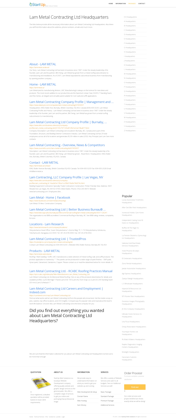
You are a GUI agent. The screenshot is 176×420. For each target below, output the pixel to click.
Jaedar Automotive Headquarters (134, 268)
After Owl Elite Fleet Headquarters (134, 207)
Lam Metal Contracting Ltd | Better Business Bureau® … (67, 209)
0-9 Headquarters (130, 17)
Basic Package (106, 392)
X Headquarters (129, 122)
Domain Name (82, 396)
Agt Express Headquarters (131, 273)
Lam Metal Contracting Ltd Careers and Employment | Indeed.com (66, 290)
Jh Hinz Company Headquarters (133, 309)
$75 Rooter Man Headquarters (133, 296)
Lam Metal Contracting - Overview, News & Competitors (67, 145)
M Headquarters (130, 74)
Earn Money (81, 405)
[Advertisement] (71, 45)
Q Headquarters (130, 91)
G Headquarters (130, 47)
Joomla (58, 417)
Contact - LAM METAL (43, 162)
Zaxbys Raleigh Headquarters (132, 278)
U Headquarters (130, 109)
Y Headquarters (129, 126)
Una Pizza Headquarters (131, 322)
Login (63, 417)
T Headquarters (129, 104)
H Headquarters (130, 52)
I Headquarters (129, 56)
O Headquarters (130, 82)
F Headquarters (129, 43)
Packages (132, 3)
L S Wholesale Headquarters (132, 284)
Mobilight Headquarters (130, 352)
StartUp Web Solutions (128, 417)
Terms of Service (39, 417)
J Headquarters (129, 61)
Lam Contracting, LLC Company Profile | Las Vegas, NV (66, 177)
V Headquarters (129, 113)
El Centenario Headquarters (132, 258)
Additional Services (107, 405)
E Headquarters (129, 39)
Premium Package (107, 401)
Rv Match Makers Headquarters (133, 339)
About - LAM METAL (42, 64)
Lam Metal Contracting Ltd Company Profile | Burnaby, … (68, 122)
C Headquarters (130, 30)
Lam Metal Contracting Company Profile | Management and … (71, 102)
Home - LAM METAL (42, 84)
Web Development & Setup (87, 392)
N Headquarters (130, 78)
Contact (141, 3)
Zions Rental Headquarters (132, 263)
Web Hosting (82, 401)
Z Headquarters (130, 130)
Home (31, 417)
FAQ (46, 417)
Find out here (135, 388)
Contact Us (52, 417)
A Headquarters (130, 21)
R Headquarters (130, 96)
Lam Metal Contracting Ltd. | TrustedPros (57, 239)
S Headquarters (129, 100)
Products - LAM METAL (44, 251)
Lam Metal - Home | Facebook (49, 197)
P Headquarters (130, 87)
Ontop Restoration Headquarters (134, 327)
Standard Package (107, 396)
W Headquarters (130, 117)
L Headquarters (129, 69)
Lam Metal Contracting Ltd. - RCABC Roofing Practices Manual (70, 271)
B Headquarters (130, 26)
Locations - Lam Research (46, 224)
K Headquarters (130, 65)
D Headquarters (130, 34)
